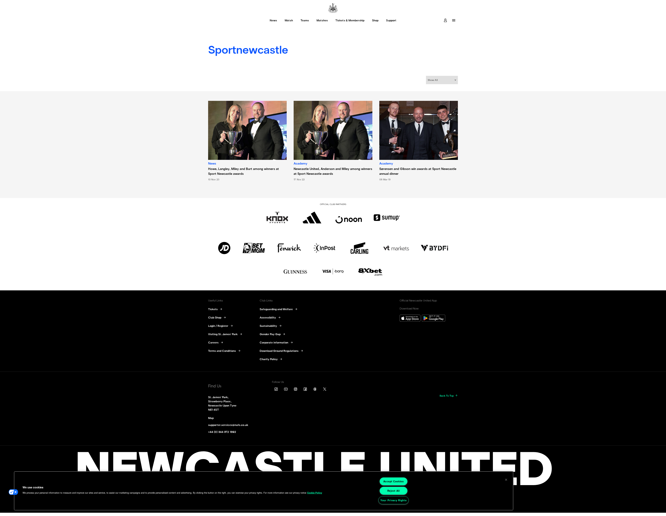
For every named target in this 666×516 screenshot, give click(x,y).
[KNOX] (277, 217)
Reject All (393, 490)
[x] (325, 389)
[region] (263, 490)
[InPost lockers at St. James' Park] (324, 248)
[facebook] (305, 389)
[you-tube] (286, 389)
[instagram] (295, 389)
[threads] (315, 389)
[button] (442, 80)
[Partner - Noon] (348, 217)
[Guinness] (295, 271)
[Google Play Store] (433, 318)
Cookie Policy (314, 492)
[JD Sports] (224, 248)
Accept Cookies (393, 481)
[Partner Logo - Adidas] (312, 217)
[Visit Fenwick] (289, 248)
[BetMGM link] (254, 248)
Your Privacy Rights (393, 500)
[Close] (506, 480)
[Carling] (359, 248)
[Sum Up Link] (386, 217)
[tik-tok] (276, 389)
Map (211, 418)
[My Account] (445, 20)
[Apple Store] (410, 318)
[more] (454, 20)
